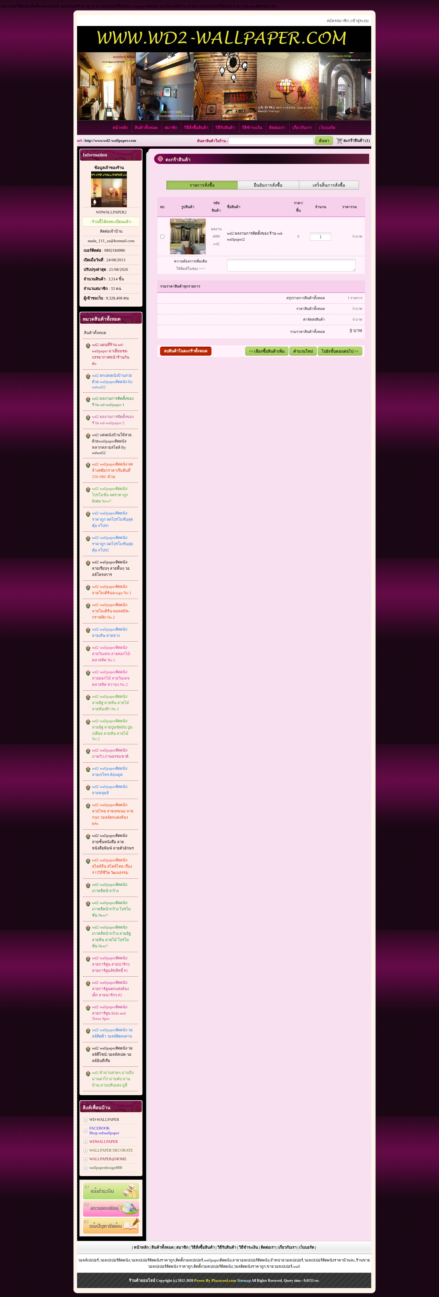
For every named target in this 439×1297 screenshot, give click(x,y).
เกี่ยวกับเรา (302, 127)
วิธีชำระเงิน (252, 127)
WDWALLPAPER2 (111, 212)
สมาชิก (171, 127)
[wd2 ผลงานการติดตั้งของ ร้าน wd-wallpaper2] (188, 235)
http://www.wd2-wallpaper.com (110, 140)
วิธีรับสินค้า (225, 127)
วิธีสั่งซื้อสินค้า (197, 127)
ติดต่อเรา (278, 127)
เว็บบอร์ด (327, 127)
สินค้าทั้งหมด (147, 127)
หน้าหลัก (121, 127)
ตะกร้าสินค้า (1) (356, 140)
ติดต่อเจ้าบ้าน (111, 231)
